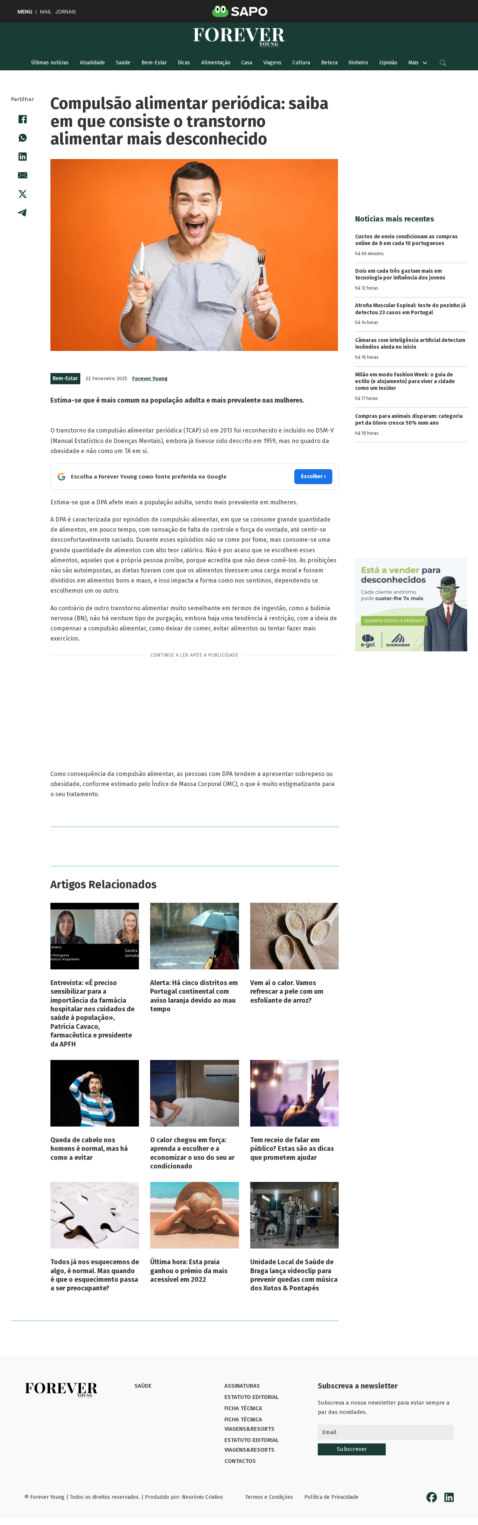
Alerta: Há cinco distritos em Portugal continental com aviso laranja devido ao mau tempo (194, 996)
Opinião (388, 62)
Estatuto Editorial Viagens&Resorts (251, 1445)
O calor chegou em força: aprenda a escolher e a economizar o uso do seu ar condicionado (192, 1153)
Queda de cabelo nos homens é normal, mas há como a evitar (89, 1149)
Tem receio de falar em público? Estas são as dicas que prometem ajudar (292, 1149)
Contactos (240, 1461)
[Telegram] (22, 212)
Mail (46, 11)
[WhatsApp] (22, 138)
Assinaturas (242, 1385)
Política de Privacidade (331, 1497)
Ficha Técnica (243, 1408)
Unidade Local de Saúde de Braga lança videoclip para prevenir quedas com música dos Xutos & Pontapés (294, 1275)
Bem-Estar (154, 62)
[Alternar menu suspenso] (425, 62)
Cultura (301, 62)
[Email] (22, 175)
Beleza (329, 62)
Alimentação (215, 62)
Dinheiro (358, 62)
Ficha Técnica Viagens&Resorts (249, 1424)
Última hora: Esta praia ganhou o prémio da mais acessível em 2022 (188, 1271)
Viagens (272, 62)
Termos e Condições (269, 1497)
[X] (22, 194)
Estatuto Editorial (251, 1397)
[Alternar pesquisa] (443, 62)
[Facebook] (22, 119)
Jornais (65, 11)
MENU (25, 11)
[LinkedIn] (22, 156)
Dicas (184, 62)
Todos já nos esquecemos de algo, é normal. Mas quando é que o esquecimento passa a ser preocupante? (94, 1275)
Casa (246, 62)
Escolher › (313, 476)
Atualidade (92, 62)
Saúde (123, 62)
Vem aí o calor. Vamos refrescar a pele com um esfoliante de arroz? (286, 992)
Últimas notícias (50, 62)
